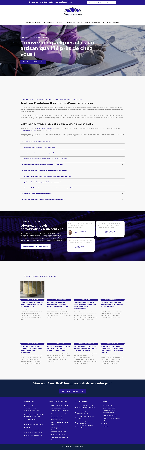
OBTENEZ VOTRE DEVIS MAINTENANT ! (101, 2)
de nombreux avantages (44, 128)
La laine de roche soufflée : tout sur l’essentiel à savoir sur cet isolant (58, 349)
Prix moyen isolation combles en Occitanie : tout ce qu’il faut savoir (57, 305)
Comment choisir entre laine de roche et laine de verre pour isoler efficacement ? (85, 306)
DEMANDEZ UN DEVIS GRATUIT (72, 391)
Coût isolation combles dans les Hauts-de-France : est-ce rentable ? (112, 305)
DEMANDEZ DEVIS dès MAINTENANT (35, 246)
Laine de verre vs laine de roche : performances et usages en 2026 (31, 305)
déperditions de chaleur (29, 130)
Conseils (59, 22)
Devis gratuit (107, 22)
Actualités (116, 22)
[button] (72, 141)
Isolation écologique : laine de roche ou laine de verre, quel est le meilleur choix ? (112, 350)
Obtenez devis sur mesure (33, 62)
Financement (71, 22)
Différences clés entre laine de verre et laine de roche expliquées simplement (31, 350)
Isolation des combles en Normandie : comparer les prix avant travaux (85, 349)
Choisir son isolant (48, 22)
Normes (79, 22)
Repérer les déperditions (92, 22)
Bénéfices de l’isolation (33, 22)
